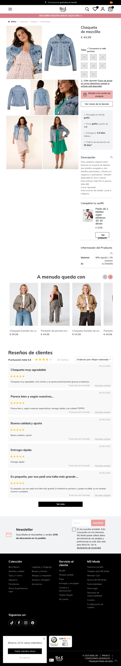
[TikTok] (12, 622)
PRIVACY (106, 655)
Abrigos (34, 21)
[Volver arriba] (116, 661)
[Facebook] (18, 622)
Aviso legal (92, 588)
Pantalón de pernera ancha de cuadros (62, 330)
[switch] (65, 644)
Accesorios (37, 584)
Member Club (93, 575)
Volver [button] (13, 21)
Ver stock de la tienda (97, 103)
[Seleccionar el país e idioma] (111, 2)
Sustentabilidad (94, 584)
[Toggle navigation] (10, 9)
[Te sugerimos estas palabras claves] (87, 9)
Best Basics (14, 567)
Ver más (61, 504)
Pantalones (14, 584)
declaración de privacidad (89, 547)
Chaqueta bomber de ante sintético (91, 330)
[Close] (44, 638)
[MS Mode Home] (62, 9)
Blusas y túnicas (39, 571)
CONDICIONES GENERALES (98, 658)
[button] (95, 9)
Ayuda (62, 570)
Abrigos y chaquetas (41, 575)
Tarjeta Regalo (66, 595)
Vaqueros (13, 579)
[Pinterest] (32, 622)
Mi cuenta (63, 599)
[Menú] (70, 637)
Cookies (91, 600)
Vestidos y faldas (16, 571)
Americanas (45, 21)
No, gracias (25, 657)
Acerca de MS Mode (96, 579)
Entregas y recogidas (69, 583)
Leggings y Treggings (42, 567)
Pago (61, 579)
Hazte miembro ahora (25, 651)
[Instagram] (25, 622)
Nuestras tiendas (95, 567)
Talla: (83, 50)
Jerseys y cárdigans (41, 579)
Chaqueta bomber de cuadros (26, 330)
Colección (24, 21)
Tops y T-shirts (15, 575)
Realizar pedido (66, 574)
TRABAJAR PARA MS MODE (101, 661)
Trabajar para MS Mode (98, 571)
